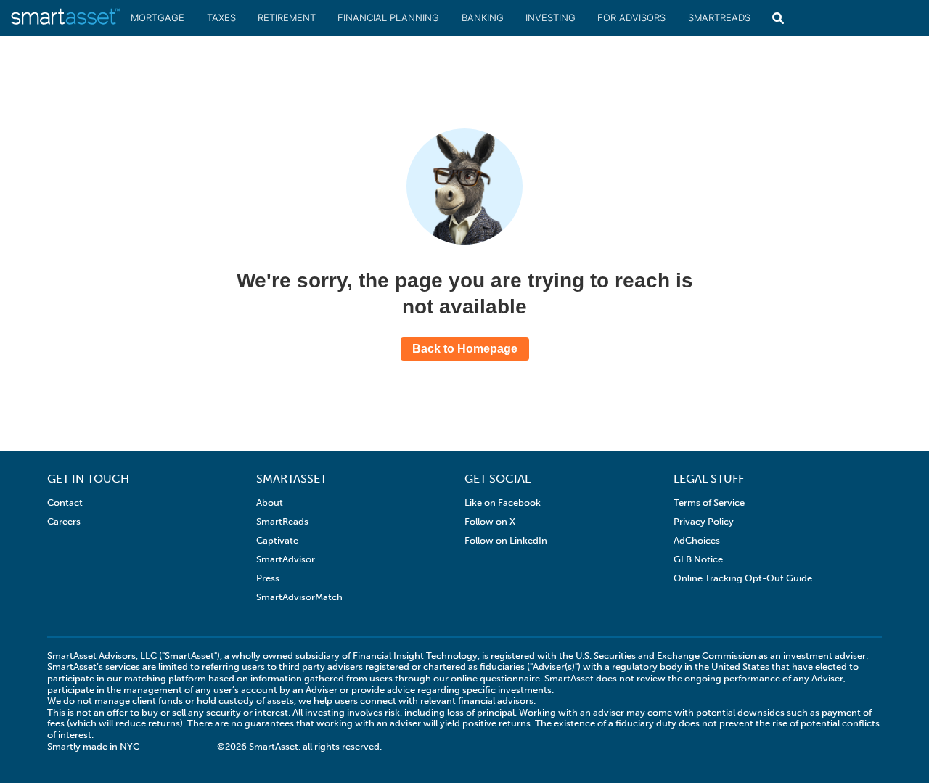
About (269, 502)
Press (267, 578)
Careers (64, 521)
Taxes (221, 17)
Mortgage (157, 17)
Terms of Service (709, 502)
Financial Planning (388, 17)
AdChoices (697, 540)
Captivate (277, 540)
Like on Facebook (502, 502)
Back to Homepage (464, 349)
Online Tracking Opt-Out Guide (743, 578)
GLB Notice (698, 559)
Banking (483, 17)
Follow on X (489, 521)
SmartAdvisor (285, 559)
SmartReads (719, 17)
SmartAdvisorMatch (299, 596)
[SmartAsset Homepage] (65, 23)
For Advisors (631, 17)
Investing (550, 17)
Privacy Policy (704, 521)
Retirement (287, 17)
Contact (65, 502)
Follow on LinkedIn (505, 540)
